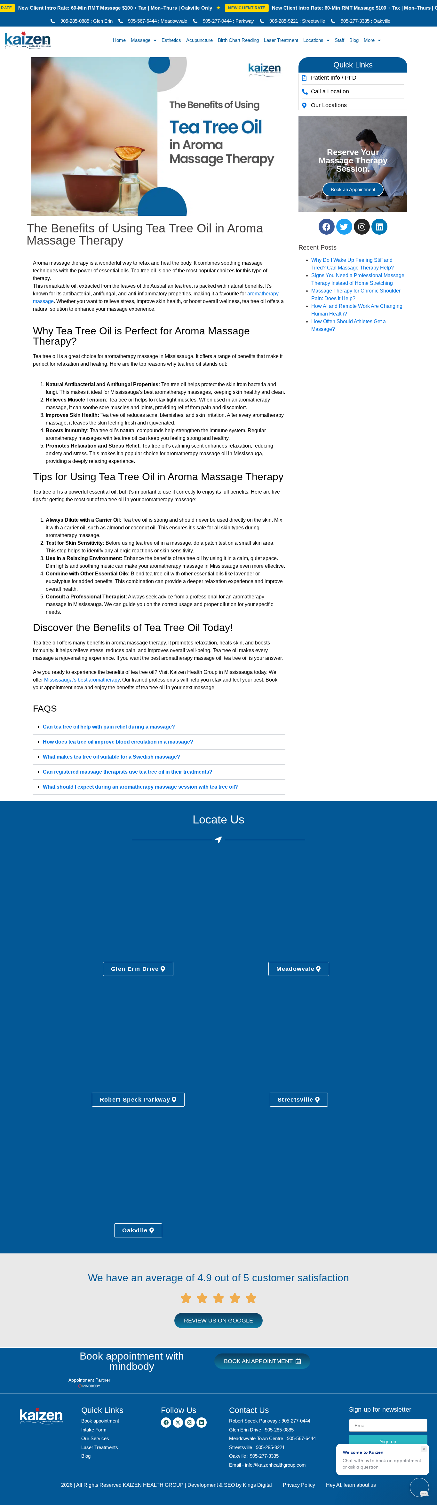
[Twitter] (344, 227)
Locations (313, 40)
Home (119, 40)
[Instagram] (362, 227)
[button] (159, 727)
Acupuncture (199, 40)
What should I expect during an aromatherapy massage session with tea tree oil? (140, 787)
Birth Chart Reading (238, 40)
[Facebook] (327, 227)
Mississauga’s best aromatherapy (82, 679)
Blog (354, 40)
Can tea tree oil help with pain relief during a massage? (109, 726)
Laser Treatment (281, 40)
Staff (339, 40)
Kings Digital (257, 1485)
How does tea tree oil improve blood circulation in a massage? (118, 742)
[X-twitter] (178, 1422)
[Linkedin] (379, 227)
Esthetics (171, 40)
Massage (140, 40)
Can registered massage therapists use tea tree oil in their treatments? (127, 772)
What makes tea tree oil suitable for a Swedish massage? (111, 757)
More (369, 40)
